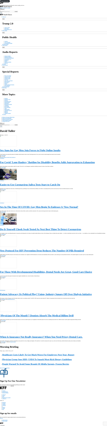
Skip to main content (5, 1)
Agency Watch (7, 27)
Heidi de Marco (13, 341)
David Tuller (3, 155)
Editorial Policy (5, 420)
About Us (4, 394)
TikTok (3, 408)
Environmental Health (8, 43)
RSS (3, 409)
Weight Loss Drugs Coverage (7, 119)
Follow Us (5, 7)
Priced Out (6, 79)
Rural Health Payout (8, 29)
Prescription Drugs (7, 101)
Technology (6, 105)
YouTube (3, 403)
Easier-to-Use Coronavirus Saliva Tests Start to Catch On (30, 184)
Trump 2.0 (4, 16)
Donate (9, 7)
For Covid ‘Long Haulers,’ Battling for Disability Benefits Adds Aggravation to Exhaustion (47, 162)
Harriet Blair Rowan (11, 299)
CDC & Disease (7, 42)
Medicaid (6, 112)
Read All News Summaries (5, 367)
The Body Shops (7, 78)
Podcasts (3, 390)
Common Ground (7, 76)
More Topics (4, 87)
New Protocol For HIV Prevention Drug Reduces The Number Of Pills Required (42, 250)
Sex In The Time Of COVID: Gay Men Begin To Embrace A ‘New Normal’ (39, 207)
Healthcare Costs (7, 99)
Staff (3, 396)
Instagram (4, 402)
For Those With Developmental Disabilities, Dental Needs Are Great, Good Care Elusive (46, 272)
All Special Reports (5, 86)
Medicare (6, 111)
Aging (5, 108)
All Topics (4, 114)
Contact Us (4, 398)
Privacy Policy (4, 421)
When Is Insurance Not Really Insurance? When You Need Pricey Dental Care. (41, 337)
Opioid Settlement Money (6, 120)
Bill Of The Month (7, 75)
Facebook (4, 405)
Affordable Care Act (8, 110)
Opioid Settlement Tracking (9, 84)
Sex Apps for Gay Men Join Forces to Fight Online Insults (30, 150)
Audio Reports (4, 45)
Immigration (6, 103)
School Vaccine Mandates (6, 118)
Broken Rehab (7, 81)
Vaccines (6, 41)
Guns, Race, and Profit (8, 80)
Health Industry (7, 102)
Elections (6, 98)
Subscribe (1, 7)
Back (3, 32)
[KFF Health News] (6, 6)
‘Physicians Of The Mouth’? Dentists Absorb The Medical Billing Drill (37, 315)
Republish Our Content (6, 397)
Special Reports (5, 391)
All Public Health (5, 44)
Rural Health (6, 106)
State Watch (6, 28)
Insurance (6, 100)
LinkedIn (3, 404)
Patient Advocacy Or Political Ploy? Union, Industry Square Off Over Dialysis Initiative (46, 294)
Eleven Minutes (7, 85)
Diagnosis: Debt (7, 77)
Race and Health (7, 107)
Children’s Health (7, 113)
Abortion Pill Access (5, 121)
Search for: (2, 11)
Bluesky (3, 407)
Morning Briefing (5, 392)
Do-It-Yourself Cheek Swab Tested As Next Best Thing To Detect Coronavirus (40, 229)
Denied (5, 83)
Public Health (4, 30)
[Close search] (1, 13)
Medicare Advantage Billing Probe (8, 117)
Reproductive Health (8, 104)
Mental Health (6, 109)
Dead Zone (6, 82)
